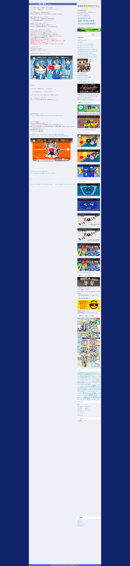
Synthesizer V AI (89, 374)
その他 (86, 404)
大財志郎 (80, 409)
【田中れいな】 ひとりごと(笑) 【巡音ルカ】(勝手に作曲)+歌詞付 (48, 134)
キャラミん (94, 384)
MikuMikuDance (94, 373)
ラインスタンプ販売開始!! (84, 129)
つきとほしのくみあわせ (82, 77)
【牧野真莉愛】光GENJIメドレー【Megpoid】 (87, 51)
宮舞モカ (87, 397)
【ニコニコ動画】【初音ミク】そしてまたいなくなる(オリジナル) (47, 115)
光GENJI (86, 395)
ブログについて (84, 18)
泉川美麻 (80, 408)
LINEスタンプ (88, 406)
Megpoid (87, 373)
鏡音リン (90, 399)
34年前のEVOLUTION (82, 40)
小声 (91, 397)
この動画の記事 (82, 148)
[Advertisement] (89, 445)
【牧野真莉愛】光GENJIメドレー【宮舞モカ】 (87, 49)
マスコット (97, 391)
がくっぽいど (92, 376)
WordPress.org (80, 525)
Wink (78, 376)
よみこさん (80, 413)
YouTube (36, 173)
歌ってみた (79, 399)
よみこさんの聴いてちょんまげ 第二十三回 (65, 184)
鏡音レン (96, 399)
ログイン (79, 520)
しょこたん (84, 378)
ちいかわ (89, 379)
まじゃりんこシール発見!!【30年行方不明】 (87, 56)
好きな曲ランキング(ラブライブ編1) (85, 47)
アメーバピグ (88, 382)
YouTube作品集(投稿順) (87, 23)
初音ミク (93, 395)
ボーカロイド (39, 171)
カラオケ (88, 384)
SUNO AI (80, 374)
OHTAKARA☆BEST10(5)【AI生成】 (85, 53)
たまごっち (83, 379)
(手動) (91, 21)
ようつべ (47, 9)
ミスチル (79, 393)
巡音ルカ (54, 173)
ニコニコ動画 (41, 173)
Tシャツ (98, 374)
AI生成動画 (80, 373)
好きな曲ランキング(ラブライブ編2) (85, 45)
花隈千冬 (85, 399)
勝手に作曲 (45, 171)
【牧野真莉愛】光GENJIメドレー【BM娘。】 (87, 54)
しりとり (89, 378)
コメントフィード (81, 524)
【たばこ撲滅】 (87, 291)
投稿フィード (80, 522)
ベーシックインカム (90, 391)
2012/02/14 (33, 171)
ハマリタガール (94, 387)
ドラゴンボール (82, 385)
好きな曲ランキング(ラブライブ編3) (85, 44)
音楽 (82, 12)
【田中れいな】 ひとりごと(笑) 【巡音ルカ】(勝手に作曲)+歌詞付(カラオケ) (50, 135)
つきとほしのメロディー (83, 79)
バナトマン (92, 389)
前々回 (32, 7)
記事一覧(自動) (84, 21)
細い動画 (52, 124)
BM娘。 (87, 408)
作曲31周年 (79, 42)
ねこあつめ (93, 379)
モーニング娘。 (47, 173)
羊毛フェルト (88, 409)
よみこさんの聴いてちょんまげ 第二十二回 (41, 184)
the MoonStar (81, 406)
